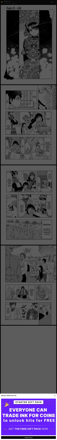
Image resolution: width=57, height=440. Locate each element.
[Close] (55, 395)
